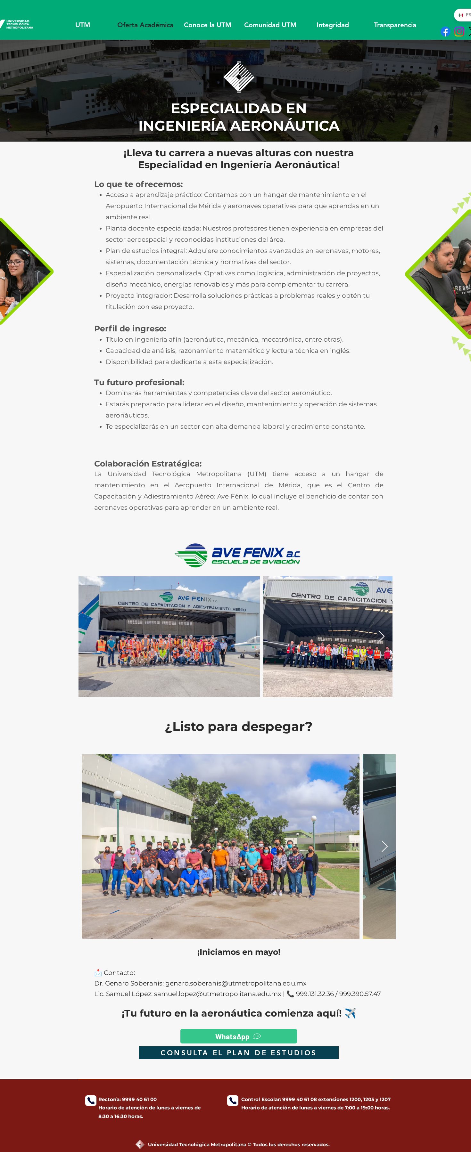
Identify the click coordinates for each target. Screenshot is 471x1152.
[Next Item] (381, 636)
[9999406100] (90, 1100)
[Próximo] (435, 90)
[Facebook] (445, 31)
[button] (208, 24)
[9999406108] (232, 1100)
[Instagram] (459, 31)
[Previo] (36, 90)
